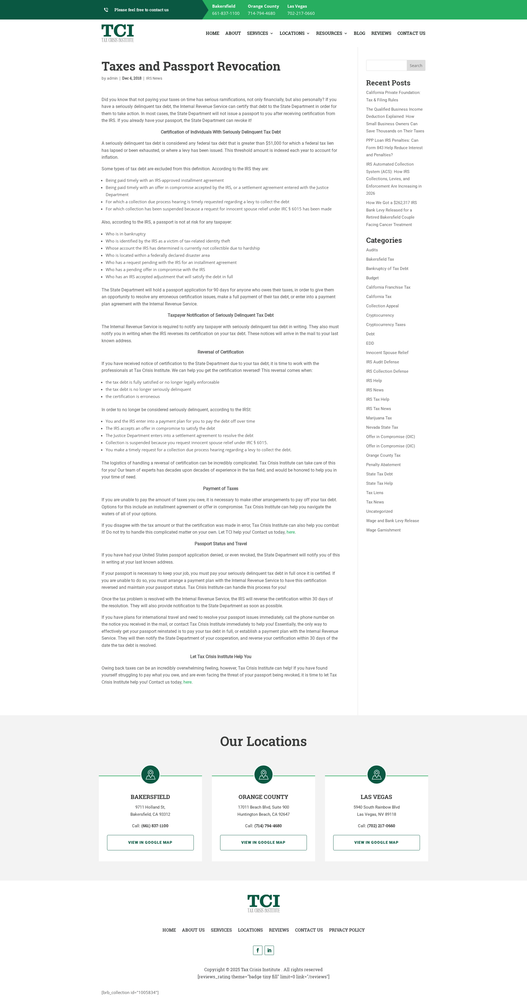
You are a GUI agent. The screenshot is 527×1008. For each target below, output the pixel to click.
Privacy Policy (347, 930)
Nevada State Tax (382, 427)
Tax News (375, 502)
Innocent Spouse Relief (387, 352)
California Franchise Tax (388, 287)
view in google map (150, 842)
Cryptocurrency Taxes (386, 324)
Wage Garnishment (383, 530)
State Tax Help (379, 483)
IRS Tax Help (377, 399)
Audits (372, 249)
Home (212, 33)
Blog (359, 33)
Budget (372, 277)
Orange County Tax (383, 455)
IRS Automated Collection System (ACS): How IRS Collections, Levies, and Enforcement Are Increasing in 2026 (394, 179)
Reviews (381, 33)
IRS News (154, 78)
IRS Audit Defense (382, 362)
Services (257, 33)
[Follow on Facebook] (257, 950)
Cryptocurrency (380, 315)
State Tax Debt (379, 474)
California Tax (378, 296)
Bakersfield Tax (380, 259)
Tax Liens (374, 492)
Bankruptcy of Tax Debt (387, 268)
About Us (193, 930)
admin (112, 78)
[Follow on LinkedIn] (269, 950)
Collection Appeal (382, 305)
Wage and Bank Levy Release (392, 520)
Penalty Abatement (383, 464)
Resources (329, 33)
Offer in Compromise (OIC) (390, 436)
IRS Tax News (378, 408)
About (233, 33)
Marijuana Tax (379, 418)
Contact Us (411, 33)
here (291, 532)
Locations (292, 33)
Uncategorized (379, 511)
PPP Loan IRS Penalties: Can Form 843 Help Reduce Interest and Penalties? (394, 147)
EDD (370, 343)
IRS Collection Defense (387, 371)
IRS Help (374, 380)
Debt (370, 334)
